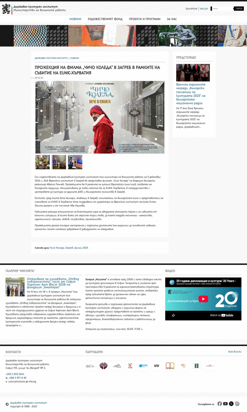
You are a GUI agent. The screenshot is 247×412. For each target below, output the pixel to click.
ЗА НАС (172, 19)
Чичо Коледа (57, 247)
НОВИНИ (75, 19)
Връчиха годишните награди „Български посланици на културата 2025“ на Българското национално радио (190, 93)
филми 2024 (81, 247)
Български (191, 8)
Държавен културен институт (51, 58)
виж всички (234, 351)
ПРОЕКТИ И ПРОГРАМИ (145, 19)
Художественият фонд (105, 19)
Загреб (69, 247)
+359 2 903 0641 (15, 374)
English (204, 8)
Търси (239, 8)
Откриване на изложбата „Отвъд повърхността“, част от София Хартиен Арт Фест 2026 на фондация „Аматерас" (53, 283)
